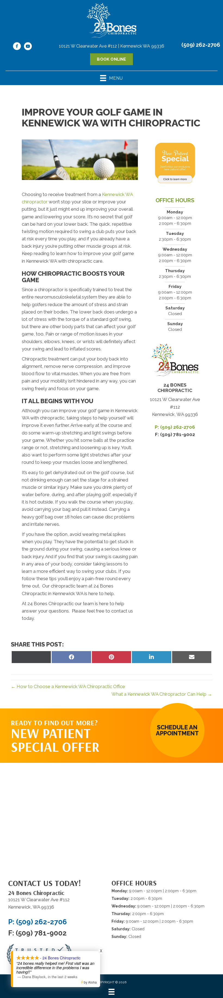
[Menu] (111, 992)
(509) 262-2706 (200, 45)
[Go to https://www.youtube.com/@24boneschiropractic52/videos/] (28, 47)
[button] (177, 730)
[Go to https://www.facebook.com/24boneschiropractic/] (17, 47)
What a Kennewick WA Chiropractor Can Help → (162, 694)
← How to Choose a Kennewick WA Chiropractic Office (68, 686)
